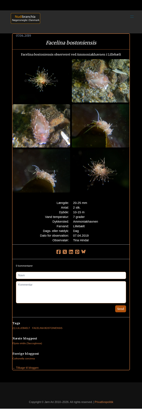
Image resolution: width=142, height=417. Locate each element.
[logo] (24, 21)
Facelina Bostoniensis (47, 328)
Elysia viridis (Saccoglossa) (27, 343)
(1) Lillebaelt (21, 328)
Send (120, 309)
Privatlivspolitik (104, 402)
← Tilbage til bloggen (25, 367)
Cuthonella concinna (23, 358)
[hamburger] (132, 16)
